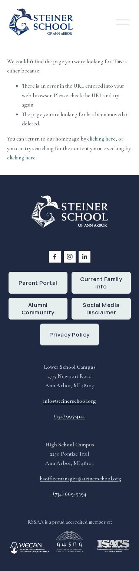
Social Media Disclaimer (101, 308)
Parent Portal (38, 282)
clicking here (101, 138)
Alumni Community (37, 308)
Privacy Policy (69, 334)
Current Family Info (101, 282)
